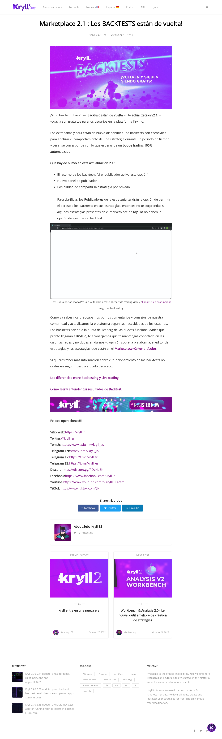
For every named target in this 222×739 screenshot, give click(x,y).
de (107, 685)
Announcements (52, 7)
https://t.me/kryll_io (84, 451)
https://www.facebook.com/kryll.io (90, 476)
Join (156, 7)
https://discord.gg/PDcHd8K (82, 469)
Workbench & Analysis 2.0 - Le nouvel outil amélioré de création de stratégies (142, 615)
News (133, 673)
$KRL (144, 7)
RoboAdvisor (110, 679)
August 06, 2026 (33, 697)
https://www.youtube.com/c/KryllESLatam (93, 482)
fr (142, 603)
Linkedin (134, 508)
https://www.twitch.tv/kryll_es (82, 444)
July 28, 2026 (31, 713)
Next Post (142, 555)
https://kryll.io (75, 432)
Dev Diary (118, 673)
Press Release (89, 679)
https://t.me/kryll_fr (83, 457)
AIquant (102, 673)
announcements (90, 685)
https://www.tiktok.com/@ (80, 488)
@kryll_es (68, 438)
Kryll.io (130, 7)
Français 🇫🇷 (92, 7)
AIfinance (87, 673)
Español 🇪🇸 (112, 7)
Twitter (112, 508)
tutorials (87, 691)
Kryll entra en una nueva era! (79, 610)
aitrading (127, 679)
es (79, 603)
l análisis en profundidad (157, 302)
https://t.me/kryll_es (84, 463)
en (116, 685)
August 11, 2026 (33, 682)
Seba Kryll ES (92, 526)
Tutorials (74, 7)
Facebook (89, 508)
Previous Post (79, 555)
